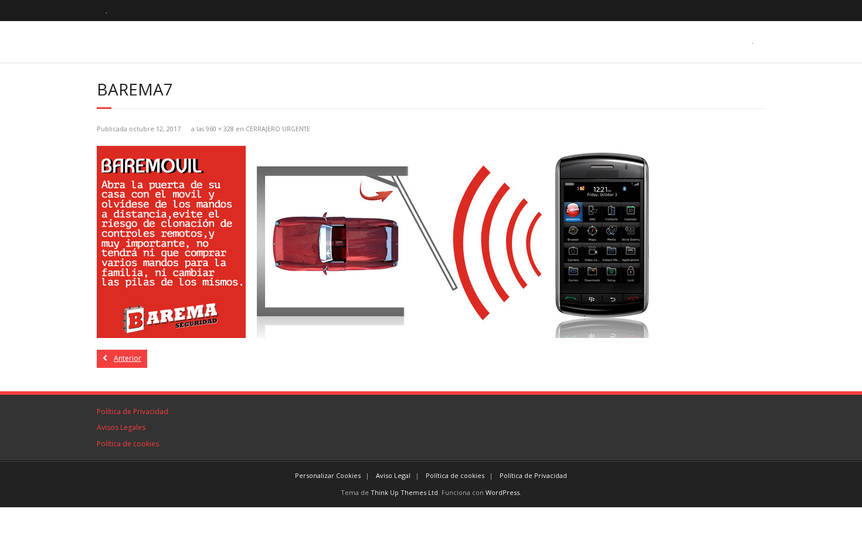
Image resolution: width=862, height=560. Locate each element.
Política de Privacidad (132, 411)
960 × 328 (220, 128)
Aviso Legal (393, 475)
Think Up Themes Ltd (404, 492)
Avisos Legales (121, 427)
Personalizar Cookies (328, 475)
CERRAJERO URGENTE (278, 128)
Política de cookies (128, 444)
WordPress (503, 492)
